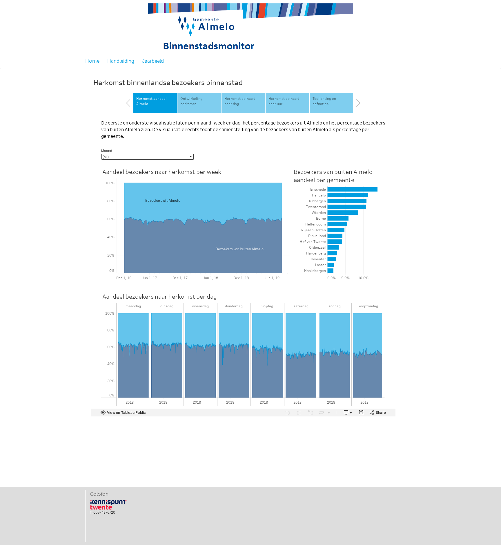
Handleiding (120, 61)
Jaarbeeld (153, 61)
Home (92, 61)
